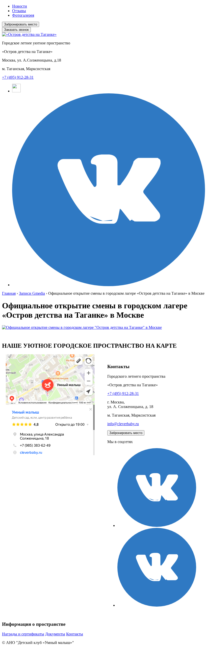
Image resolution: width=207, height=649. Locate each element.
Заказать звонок (16, 30)
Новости (19, 6)
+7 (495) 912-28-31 (18, 77)
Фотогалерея (23, 15)
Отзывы (19, 11)
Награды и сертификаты (23, 634)
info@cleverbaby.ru (123, 424)
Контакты (74, 634)
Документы (55, 634)
